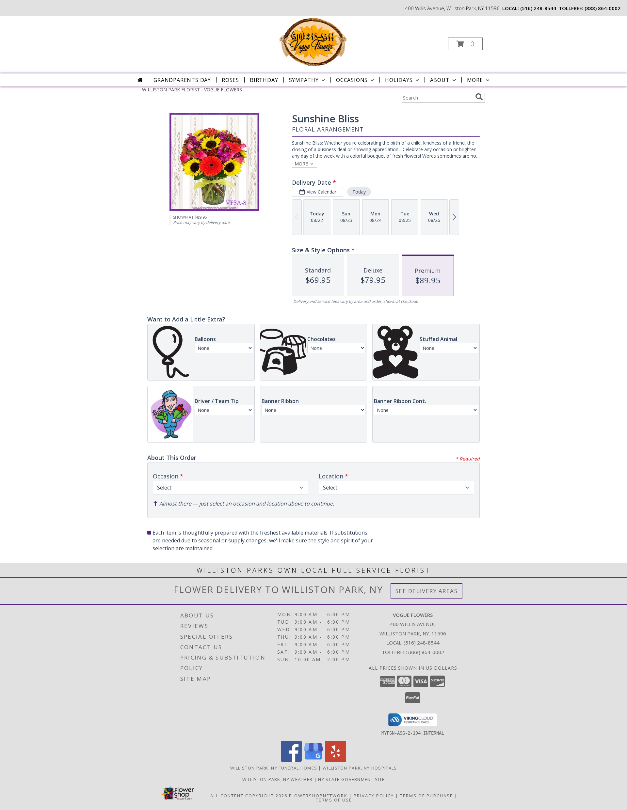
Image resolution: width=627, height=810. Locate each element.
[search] (479, 97)
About (440, 80)
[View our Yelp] (335, 760)
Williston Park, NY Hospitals (360, 768)
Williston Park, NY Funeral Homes (273, 768)
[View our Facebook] (291, 760)
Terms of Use (334, 800)
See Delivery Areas (426, 591)
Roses (230, 80)
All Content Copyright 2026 (248, 796)
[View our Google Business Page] (313, 760)
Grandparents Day (182, 80)
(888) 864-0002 (602, 8)
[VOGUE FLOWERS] (312, 42)
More (475, 80)
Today (359, 192)
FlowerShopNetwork (318, 796)
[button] (465, 44)
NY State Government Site (351, 779)
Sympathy (304, 80)
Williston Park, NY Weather (277, 779)
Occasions (352, 80)
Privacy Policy (374, 796)
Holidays (398, 80)
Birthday (264, 80)
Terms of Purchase (426, 796)
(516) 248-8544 (538, 8)
